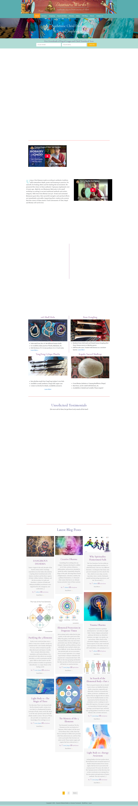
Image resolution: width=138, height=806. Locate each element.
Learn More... (32, 276)
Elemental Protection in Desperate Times (69, 629)
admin (38, 592)
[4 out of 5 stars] (40, 423)
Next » (75, 793)
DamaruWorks (70, 5)
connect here (102, 131)
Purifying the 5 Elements (40, 637)
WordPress (85, 803)
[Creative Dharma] (69, 554)
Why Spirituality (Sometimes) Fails (97, 558)
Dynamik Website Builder (62, 803)
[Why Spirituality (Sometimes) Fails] (97, 552)
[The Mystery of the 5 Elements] (69, 714)
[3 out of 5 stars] (42, 423)
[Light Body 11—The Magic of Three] (40, 694)
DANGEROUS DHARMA (40, 562)
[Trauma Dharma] (97, 620)
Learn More (31, 312)
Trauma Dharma (97, 624)
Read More (40, 595)
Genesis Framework (76, 803)
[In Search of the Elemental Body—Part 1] (97, 674)
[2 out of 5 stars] (43, 423)
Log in (90, 803)
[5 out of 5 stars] (39, 423)
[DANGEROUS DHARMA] (40, 556)
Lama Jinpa (66, 667)
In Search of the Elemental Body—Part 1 (98, 680)
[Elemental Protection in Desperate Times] (69, 623)
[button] (92, 44)
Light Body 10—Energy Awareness (98, 754)
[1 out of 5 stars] (45, 423)
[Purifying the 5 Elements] (40, 633)
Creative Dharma (69, 559)
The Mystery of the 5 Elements (69, 720)
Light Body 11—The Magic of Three (40, 700)
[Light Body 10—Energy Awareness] (97, 748)
